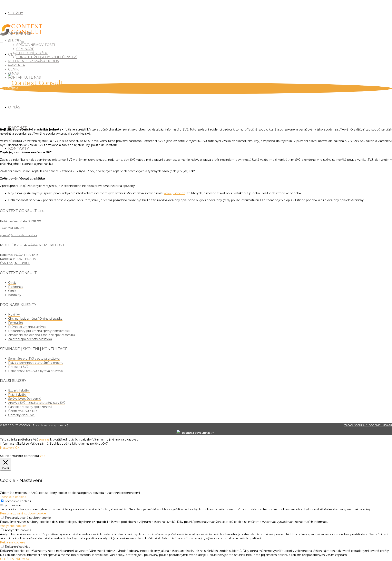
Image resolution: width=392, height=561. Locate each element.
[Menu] (1, 42)
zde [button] (42, 456)
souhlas (44, 439)
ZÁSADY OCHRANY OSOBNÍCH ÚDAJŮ (368, 425)
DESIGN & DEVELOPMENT (198, 433)
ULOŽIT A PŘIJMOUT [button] (15, 559)
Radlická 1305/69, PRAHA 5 (19, 259)
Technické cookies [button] (13, 497)
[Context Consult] (196, 82)
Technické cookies (18, 501)
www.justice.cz (174, 193)
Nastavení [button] (7, 447)
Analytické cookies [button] (13, 526)
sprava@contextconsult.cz (18, 235)
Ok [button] (17, 447)
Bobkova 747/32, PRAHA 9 (19, 255)
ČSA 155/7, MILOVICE (15, 263)
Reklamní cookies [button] (12, 542)
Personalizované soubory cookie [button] (23, 513)
